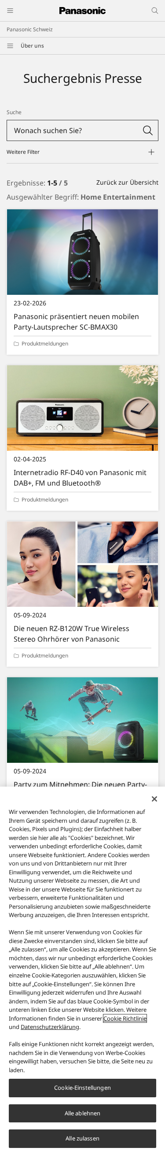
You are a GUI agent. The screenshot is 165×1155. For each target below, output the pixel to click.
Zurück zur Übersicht (127, 182)
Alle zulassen (82, 1138)
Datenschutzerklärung (50, 1027)
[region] (82, 971)
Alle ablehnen (83, 1113)
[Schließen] (154, 799)
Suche (14, 112)
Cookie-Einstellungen (82, 1088)
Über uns (32, 45)
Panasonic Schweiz (30, 29)
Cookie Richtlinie (125, 1018)
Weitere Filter (23, 152)
